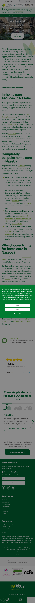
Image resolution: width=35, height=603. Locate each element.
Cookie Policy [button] (15, 297)
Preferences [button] (26, 299)
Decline (17, 309)
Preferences (17, 313)
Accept (17, 305)
